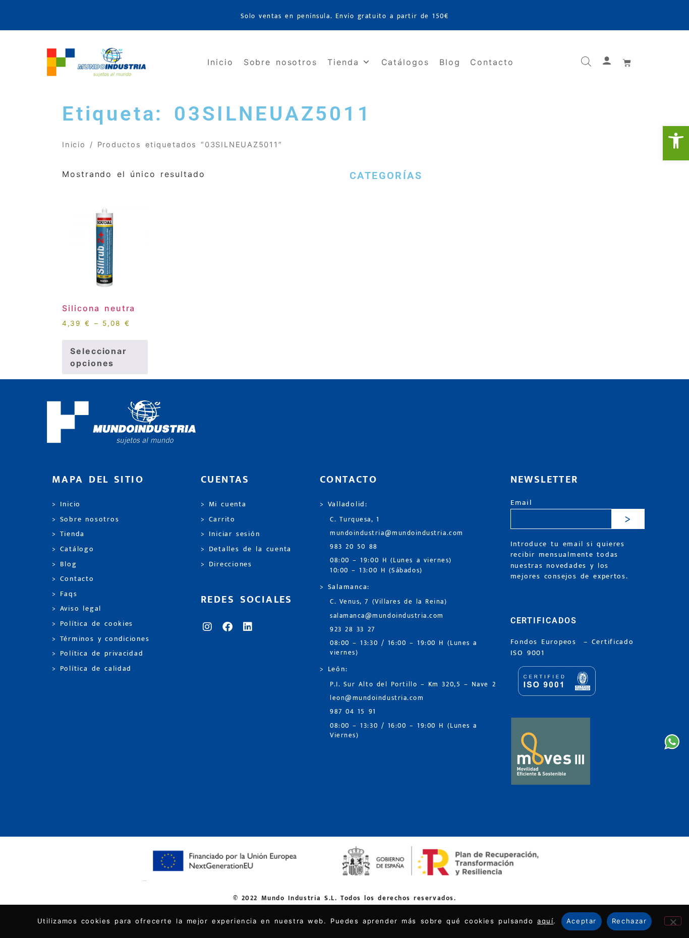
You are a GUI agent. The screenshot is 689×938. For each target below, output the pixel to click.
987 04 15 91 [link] (353, 712)
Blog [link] (450, 62)
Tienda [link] (343, 62)
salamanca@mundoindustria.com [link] (387, 616)
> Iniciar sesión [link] (230, 534)
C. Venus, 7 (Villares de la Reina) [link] (388, 602)
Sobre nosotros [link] (280, 62)
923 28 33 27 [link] (352, 629)
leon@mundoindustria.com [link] (377, 698)
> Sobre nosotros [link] (85, 519)
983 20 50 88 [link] (354, 547)
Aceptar (581, 921)
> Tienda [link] (68, 534)
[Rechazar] (672, 920)
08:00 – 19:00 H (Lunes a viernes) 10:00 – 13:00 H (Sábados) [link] (391, 565)
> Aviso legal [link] (76, 609)
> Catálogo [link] (73, 549)
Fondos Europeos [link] (545, 642)
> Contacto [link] (73, 579)
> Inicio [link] (66, 504)
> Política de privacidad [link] (97, 654)
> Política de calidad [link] (92, 669)
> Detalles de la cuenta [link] (246, 549)
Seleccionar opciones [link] (98, 357)
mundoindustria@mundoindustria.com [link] (397, 533)
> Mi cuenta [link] (224, 504)
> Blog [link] (64, 564)
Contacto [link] (491, 62)
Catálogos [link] (405, 62)
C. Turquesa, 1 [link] (355, 519)
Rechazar (629, 921)
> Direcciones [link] (226, 564)
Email (521, 503)
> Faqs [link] (65, 594)
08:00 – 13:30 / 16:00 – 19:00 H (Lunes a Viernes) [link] (403, 731)
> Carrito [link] (218, 519)
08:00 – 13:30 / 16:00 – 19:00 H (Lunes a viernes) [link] (403, 648)
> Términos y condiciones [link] (100, 639)
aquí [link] (545, 921)
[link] (676, 143)
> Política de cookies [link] (92, 624)
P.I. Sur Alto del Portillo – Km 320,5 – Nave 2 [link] (413, 684)
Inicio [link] (220, 62)
